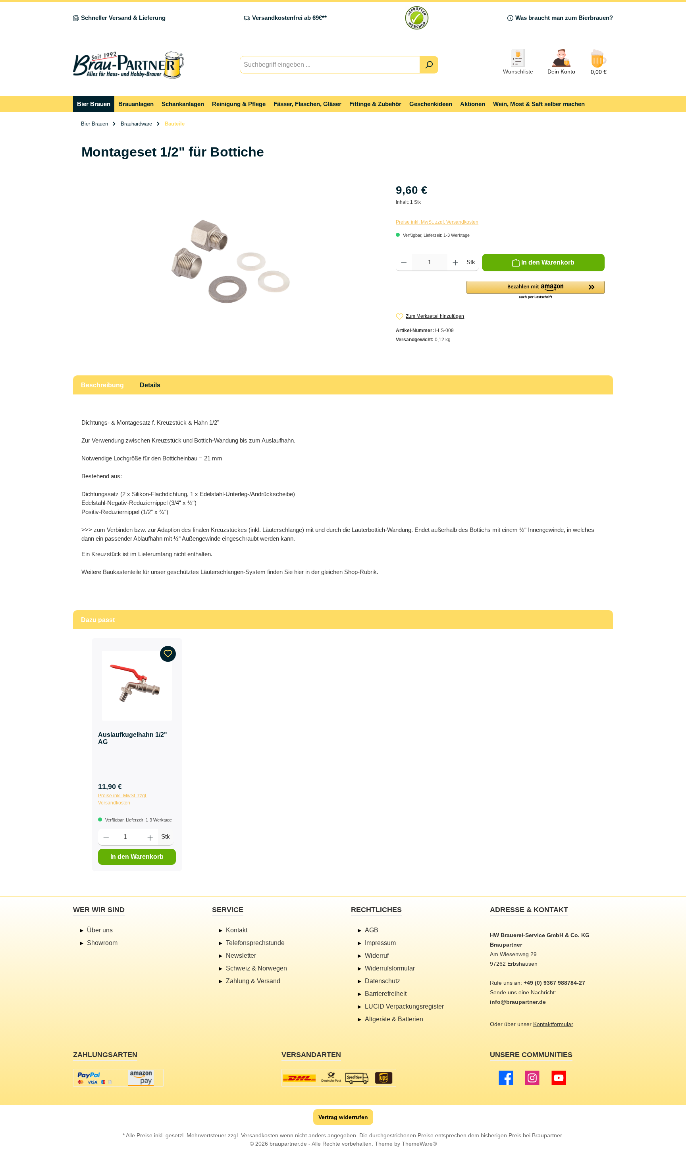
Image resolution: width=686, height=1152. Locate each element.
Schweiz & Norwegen (256, 968)
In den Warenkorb (137, 856)
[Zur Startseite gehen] (128, 65)
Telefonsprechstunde (255, 942)
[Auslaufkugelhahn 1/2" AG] (137, 685)
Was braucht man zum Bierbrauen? (564, 17)
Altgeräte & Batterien (394, 1019)
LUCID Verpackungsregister (404, 1006)
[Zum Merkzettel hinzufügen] (168, 654)
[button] (535, 290)
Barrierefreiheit (386, 993)
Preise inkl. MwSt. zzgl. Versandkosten (437, 222)
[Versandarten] (338, 1078)
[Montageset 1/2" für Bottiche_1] (230, 267)
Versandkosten (259, 1135)
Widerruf (377, 955)
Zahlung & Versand (253, 981)
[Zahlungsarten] (118, 1078)
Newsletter (241, 955)
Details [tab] (150, 385)
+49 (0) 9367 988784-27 (554, 983)
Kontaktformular (553, 1024)
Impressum (380, 942)
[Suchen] (429, 64)
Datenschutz (382, 981)
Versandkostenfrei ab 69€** (289, 17)
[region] (230, 267)
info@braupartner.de (518, 1002)
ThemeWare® (419, 1143)
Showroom (102, 942)
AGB (371, 930)
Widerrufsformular (390, 968)
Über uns (100, 930)
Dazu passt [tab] (98, 620)
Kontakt (236, 930)
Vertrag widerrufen (343, 1117)
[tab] (102, 384)
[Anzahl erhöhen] (455, 262)
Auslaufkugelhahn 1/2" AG (132, 738)
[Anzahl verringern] (404, 262)
